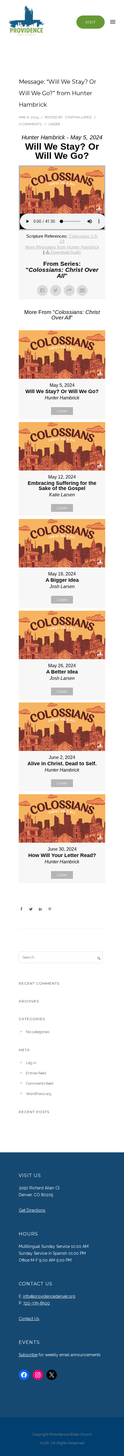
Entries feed (36, 1073)
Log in (31, 1063)
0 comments (30, 124)
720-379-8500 (36, 1303)
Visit (90, 22)
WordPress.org (38, 1094)
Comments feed (39, 1083)
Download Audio (66, 252)
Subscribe (28, 1354)
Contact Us (29, 1318)
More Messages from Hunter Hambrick (62, 247)
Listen (62, 411)
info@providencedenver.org (49, 1296)
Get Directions (32, 1210)
